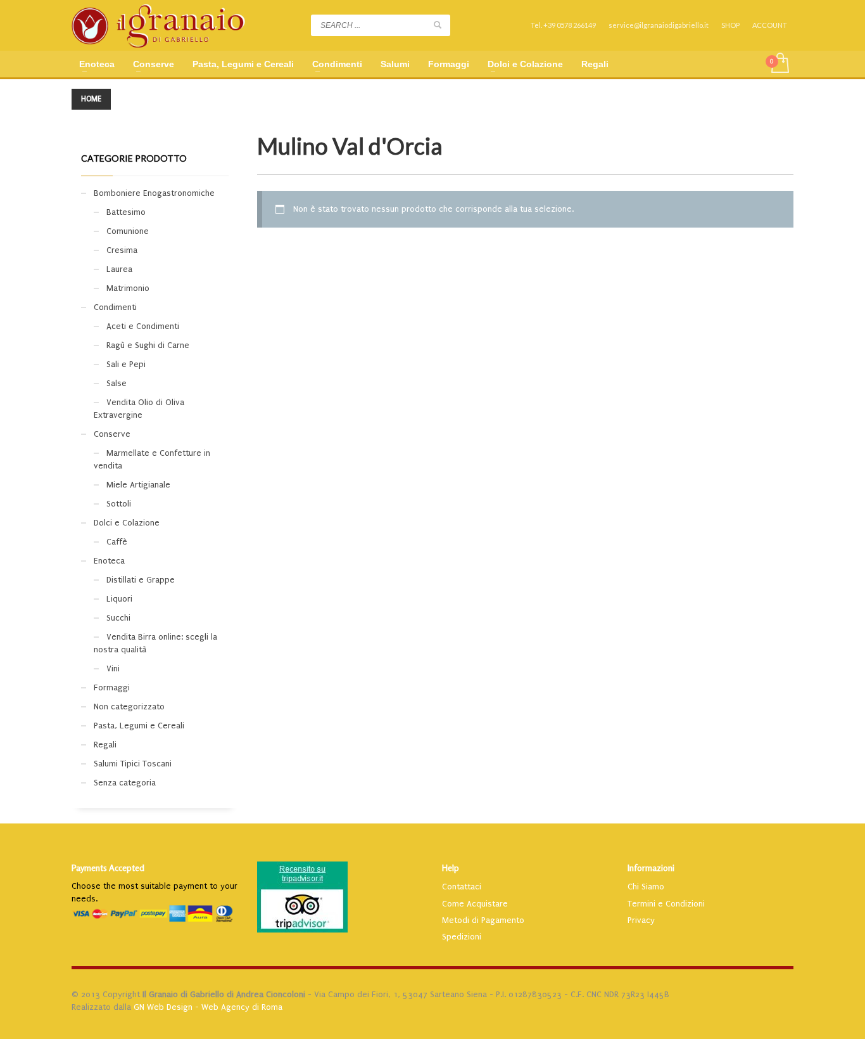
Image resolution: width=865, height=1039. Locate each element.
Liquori (119, 598)
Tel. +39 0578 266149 (563, 25)
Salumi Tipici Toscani (133, 763)
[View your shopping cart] (779, 64)
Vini (113, 668)
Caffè (116, 541)
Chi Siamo (646, 886)
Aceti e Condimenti (142, 326)
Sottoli (118, 503)
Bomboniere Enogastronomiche (154, 193)
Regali (105, 744)
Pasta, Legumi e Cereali (139, 725)
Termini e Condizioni (666, 903)
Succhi (118, 618)
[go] (437, 24)
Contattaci (461, 886)
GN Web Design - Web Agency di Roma (208, 1007)
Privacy (641, 920)
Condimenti (115, 307)
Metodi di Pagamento (483, 920)
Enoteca (109, 560)
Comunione (127, 231)
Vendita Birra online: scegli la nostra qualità (155, 643)
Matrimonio (127, 288)
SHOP (730, 25)
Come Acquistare (475, 903)
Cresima (121, 250)
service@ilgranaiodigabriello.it (659, 25)
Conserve (112, 434)
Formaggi (112, 687)
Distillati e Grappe (140, 579)
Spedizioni (461, 936)
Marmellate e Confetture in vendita (152, 459)
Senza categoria (125, 782)
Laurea (119, 269)
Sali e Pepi (126, 364)
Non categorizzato (129, 706)
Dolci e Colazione (127, 522)
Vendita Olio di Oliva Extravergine (139, 408)
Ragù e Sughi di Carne (147, 345)
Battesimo (126, 212)
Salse (116, 383)
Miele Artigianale (138, 484)
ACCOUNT (769, 25)
